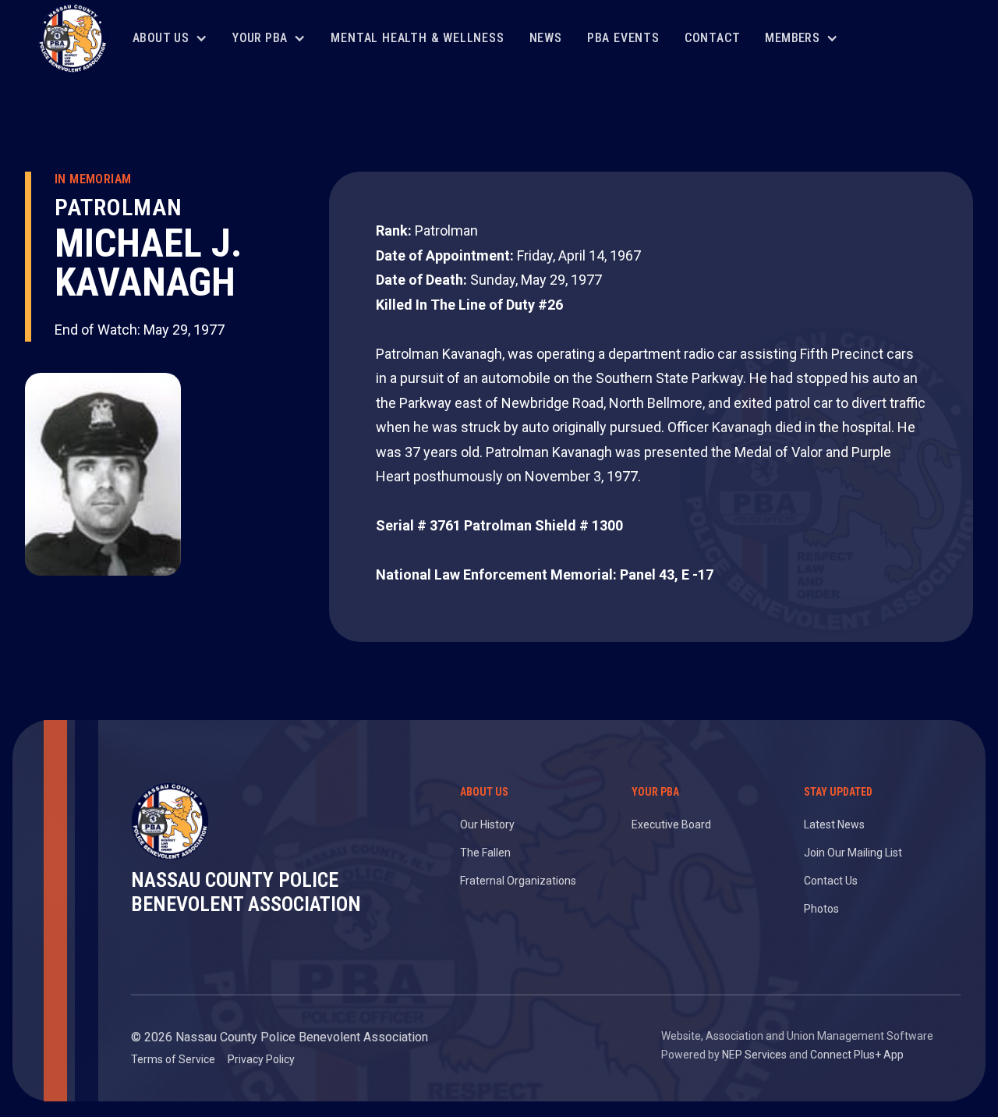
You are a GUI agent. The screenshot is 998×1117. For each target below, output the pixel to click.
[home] (72, 38)
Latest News (834, 824)
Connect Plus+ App (857, 1054)
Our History (487, 824)
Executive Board (671, 824)
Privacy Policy (261, 1059)
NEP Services (754, 1054)
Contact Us (831, 880)
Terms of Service (173, 1059)
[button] (170, 38)
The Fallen (485, 852)
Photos (821, 908)
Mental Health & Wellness (417, 37)
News (545, 37)
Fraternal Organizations (518, 880)
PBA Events (623, 37)
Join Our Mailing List (853, 852)
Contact (713, 37)
